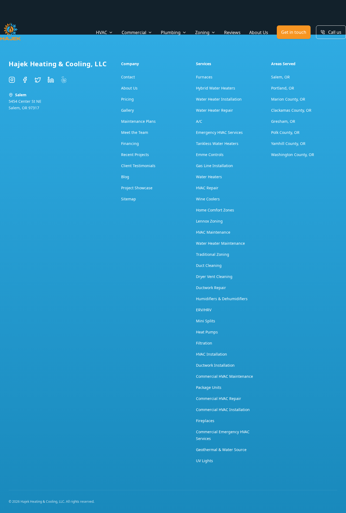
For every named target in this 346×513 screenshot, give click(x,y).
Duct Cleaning (209, 265)
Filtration (204, 343)
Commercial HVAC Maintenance (224, 376)
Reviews (232, 32)
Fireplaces (205, 420)
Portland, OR (282, 88)
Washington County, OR (292, 154)
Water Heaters (209, 176)
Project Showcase (136, 187)
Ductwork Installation (215, 365)
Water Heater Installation (219, 99)
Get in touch (293, 32)
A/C (199, 121)
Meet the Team (134, 132)
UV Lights (204, 460)
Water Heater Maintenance (220, 243)
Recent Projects (135, 154)
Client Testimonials (138, 165)
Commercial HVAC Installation (223, 409)
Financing (130, 143)
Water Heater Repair (214, 110)
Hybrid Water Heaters (215, 88)
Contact (128, 77)
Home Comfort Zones (215, 210)
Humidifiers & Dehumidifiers (222, 298)
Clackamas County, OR (291, 110)
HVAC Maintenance (213, 232)
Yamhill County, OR (288, 143)
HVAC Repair (207, 187)
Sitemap (128, 198)
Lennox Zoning (209, 221)
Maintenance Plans (138, 121)
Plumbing (171, 32)
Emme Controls (210, 154)
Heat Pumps (207, 332)
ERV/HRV (203, 309)
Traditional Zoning (212, 254)
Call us (334, 32)
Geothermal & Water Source (221, 449)
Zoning (202, 32)
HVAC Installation (211, 354)
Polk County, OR (285, 132)
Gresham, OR (283, 121)
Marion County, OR (288, 99)
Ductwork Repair (211, 287)
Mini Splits (205, 320)
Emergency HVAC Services (219, 132)
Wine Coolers (208, 198)
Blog (125, 176)
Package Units (208, 387)
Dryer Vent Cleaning (214, 276)
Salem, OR (280, 77)
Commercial (134, 32)
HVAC (101, 32)
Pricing (127, 99)
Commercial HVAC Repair (218, 398)
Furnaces (204, 77)
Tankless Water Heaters (217, 143)
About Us (258, 32)
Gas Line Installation (214, 165)
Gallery (127, 110)
